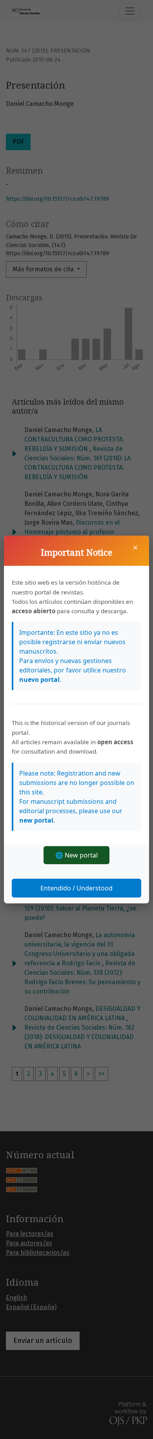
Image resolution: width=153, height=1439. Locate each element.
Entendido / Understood (76, 888)
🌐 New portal (76, 855)
